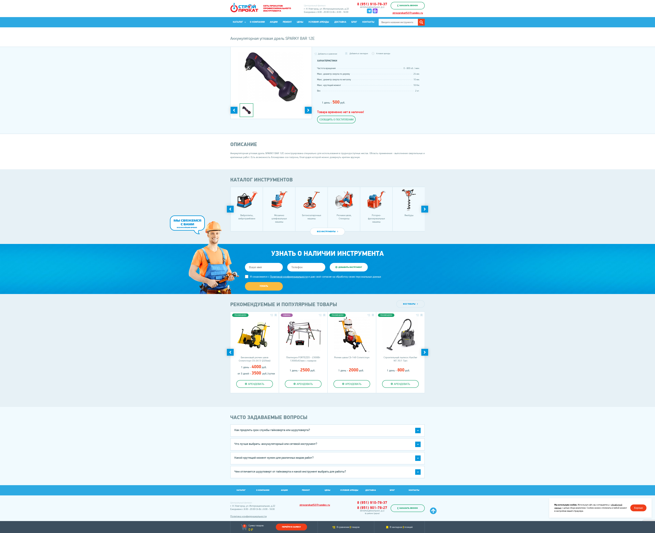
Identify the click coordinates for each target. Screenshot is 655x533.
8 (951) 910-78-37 (372, 4)
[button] (327, 430)
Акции (274, 22)
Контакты (368, 22)
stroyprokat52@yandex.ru (407, 13)
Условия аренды (318, 22)
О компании (257, 22)
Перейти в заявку (291, 527)
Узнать (264, 286)
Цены (300, 22)
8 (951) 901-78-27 (372, 508)
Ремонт (287, 22)
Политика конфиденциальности (248, 516)
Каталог (238, 22)
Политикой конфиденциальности (289, 276)
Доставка (340, 22)
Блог (354, 22)
